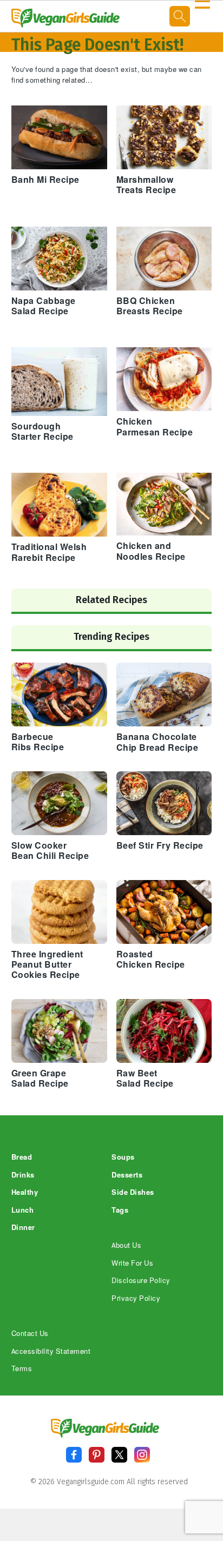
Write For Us (132, 1263)
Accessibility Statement (51, 1351)
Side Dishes (133, 1192)
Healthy (24, 1192)
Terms (21, 1369)
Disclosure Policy (141, 1281)
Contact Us (30, 1334)
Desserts (127, 1175)
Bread (21, 1157)
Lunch (22, 1210)
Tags (120, 1210)
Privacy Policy (136, 1298)
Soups (123, 1157)
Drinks (23, 1175)
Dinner (23, 1227)
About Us (126, 1245)
